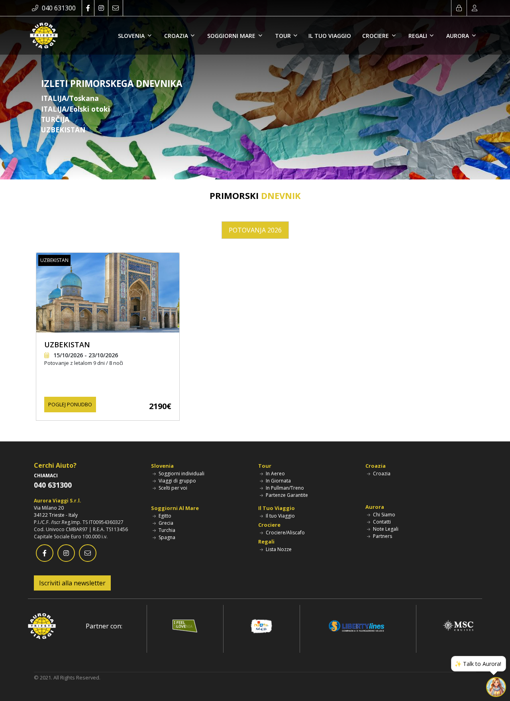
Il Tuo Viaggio (276, 508)
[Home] (42, 625)
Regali (266, 541)
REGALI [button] (418, 35)
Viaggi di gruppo (176, 480)
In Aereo (275, 473)
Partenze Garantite (286, 495)
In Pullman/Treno (284, 487)
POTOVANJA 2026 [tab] (255, 230)
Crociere (269, 524)
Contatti (381, 521)
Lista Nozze (278, 549)
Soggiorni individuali (180, 473)
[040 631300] (36, 8)
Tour (264, 465)
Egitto (164, 515)
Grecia (165, 523)
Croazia (375, 465)
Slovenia (162, 465)
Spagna (166, 537)
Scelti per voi (172, 487)
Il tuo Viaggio (280, 515)
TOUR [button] (283, 35)
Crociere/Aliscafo (285, 532)
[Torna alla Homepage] (44, 35)
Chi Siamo (383, 514)
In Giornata (278, 480)
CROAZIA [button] (177, 35)
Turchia (166, 530)
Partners (382, 536)
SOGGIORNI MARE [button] (232, 35)
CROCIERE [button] (376, 35)
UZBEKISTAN (67, 344)
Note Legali (385, 529)
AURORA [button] (458, 35)
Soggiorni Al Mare (175, 508)
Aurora (374, 506)
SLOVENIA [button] (132, 35)
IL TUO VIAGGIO (329, 35)
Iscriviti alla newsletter (72, 583)
